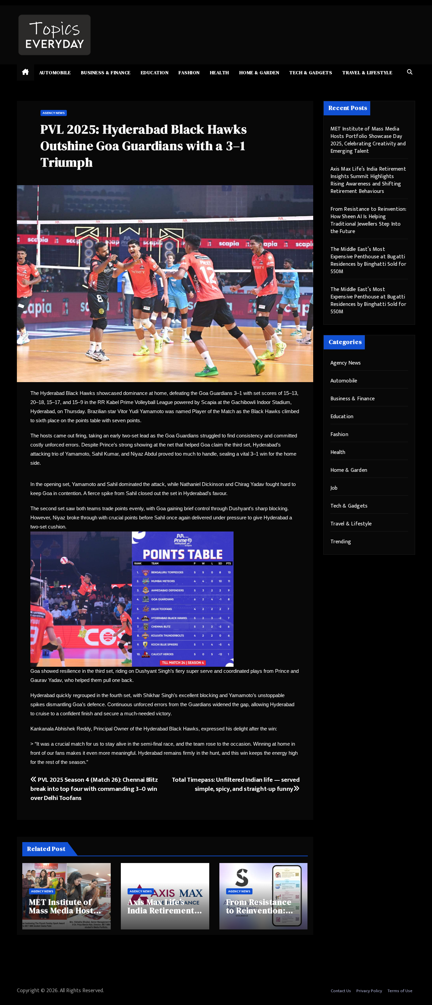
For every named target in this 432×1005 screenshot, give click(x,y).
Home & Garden (259, 72)
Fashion (189, 72)
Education (155, 72)
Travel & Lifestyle (367, 72)
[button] (409, 72)
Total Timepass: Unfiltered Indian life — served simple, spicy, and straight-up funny (236, 784)
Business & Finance (106, 72)
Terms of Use (399, 991)
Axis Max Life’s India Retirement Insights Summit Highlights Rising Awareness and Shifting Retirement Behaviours (368, 180)
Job (334, 488)
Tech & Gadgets (310, 72)
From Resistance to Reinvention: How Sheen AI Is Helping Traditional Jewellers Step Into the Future (368, 220)
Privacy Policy (369, 991)
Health (219, 72)
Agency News (54, 113)
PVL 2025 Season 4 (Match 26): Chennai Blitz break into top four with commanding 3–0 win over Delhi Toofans (94, 788)
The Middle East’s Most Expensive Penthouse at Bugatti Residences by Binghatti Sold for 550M (368, 260)
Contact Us (341, 991)
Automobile (55, 72)
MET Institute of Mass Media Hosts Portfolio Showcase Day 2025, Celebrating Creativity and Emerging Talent (368, 140)
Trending (340, 541)
